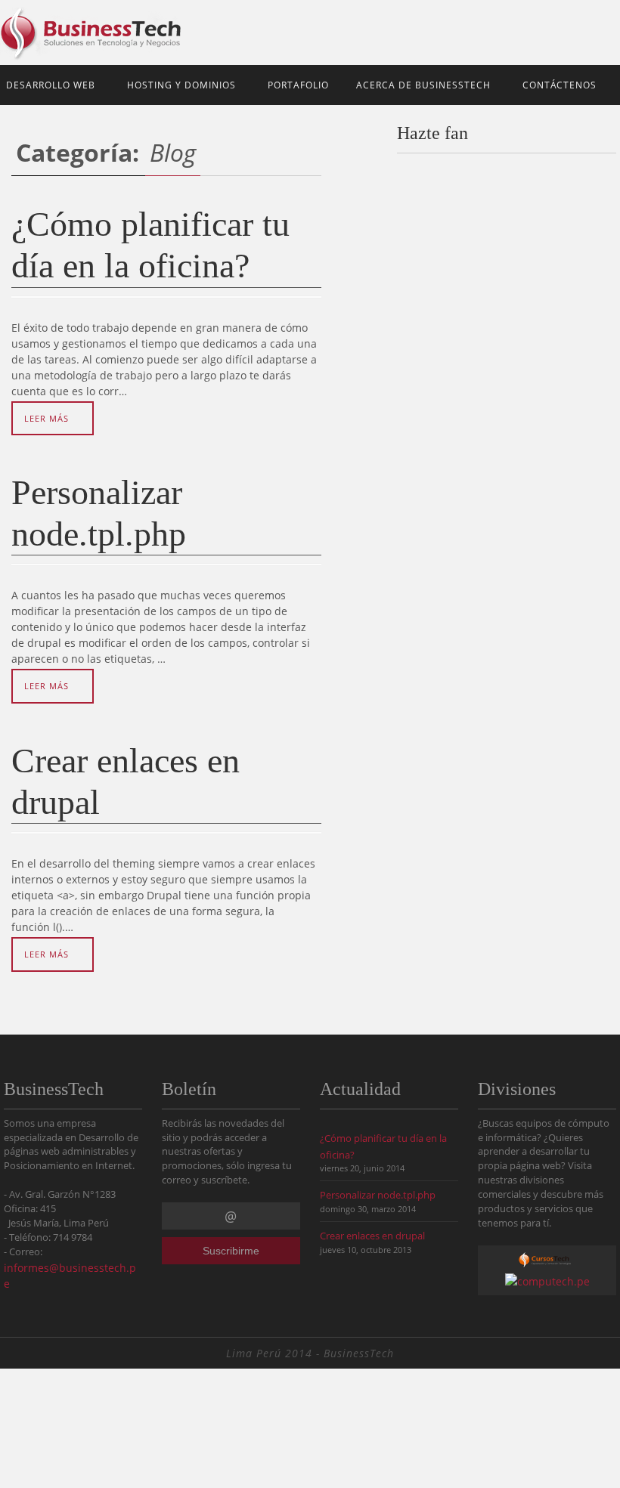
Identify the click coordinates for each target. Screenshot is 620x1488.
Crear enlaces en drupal (372, 1236)
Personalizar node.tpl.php (378, 1195)
